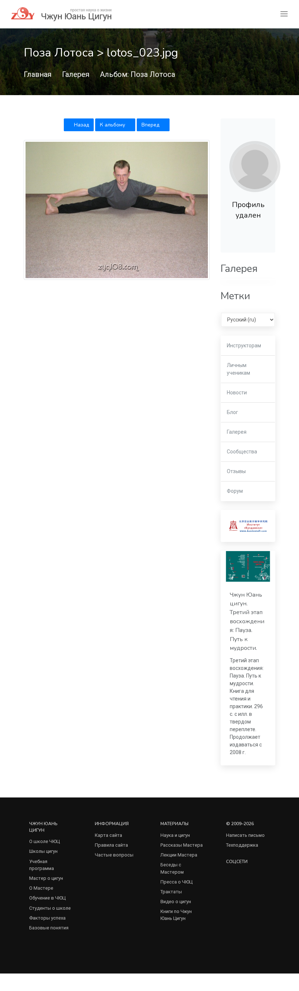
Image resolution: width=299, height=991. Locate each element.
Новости (237, 392)
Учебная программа (41, 865)
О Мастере (41, 888)
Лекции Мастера (178, 855)
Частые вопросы (114, 855)
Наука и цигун (175, 835)
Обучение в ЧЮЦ (47, 898)
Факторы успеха (47, 918)
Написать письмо (245, 835)
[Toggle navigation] (284, 14)
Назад (81, 124)
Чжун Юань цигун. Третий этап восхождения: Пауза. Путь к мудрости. (247, 621)
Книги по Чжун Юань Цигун (176, 915)
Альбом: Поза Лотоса (137, 74)
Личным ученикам (238, 369)
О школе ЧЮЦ (44, 841)
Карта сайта (108, 835)
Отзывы (236, 471)
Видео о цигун (175, 901)
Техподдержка (242, 845)
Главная (37, 74)
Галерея (75, 74)
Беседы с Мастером (172, 868)
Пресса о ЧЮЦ (176, 882)
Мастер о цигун (46, 878)
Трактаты (171, 891)
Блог (232, 412)
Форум (235, 491)
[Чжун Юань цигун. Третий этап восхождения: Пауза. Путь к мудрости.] (248, 566)
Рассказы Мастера (181, 845)
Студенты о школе (50, 908)
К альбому (113, 124)
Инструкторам (244, 345)
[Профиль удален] (254, 166)
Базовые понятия (49, 927)
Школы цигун (43, 851)
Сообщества (242, 451)
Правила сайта (111, 845)
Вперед (151, 124)
